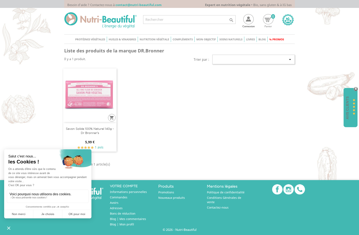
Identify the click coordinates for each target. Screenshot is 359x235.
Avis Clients (347, 107)
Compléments (183, 39)
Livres (250, 39)
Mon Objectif (206, 39)
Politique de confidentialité (226, 192)
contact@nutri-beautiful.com (139, 5)
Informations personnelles (128, 192)
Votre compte (124, 186)
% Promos (276, 39)
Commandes (118, 197)
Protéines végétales (90, 39)
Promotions (166, 192)
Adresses (116, 208)
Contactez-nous (218, 207)
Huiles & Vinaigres (122, 39)
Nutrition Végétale (154, 39)
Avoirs (114, 203)
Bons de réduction (122, 213)
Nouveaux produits (171, 198)
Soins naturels (230, 39)
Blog (262, 39)
